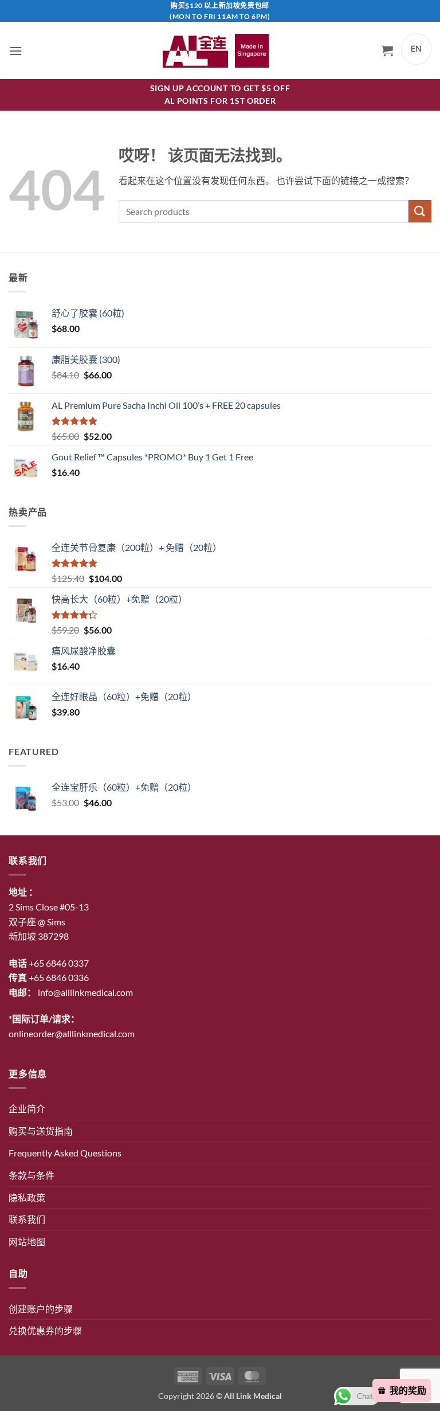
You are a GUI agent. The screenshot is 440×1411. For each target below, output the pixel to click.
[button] (15, 51)
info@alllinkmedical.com (85, 992)
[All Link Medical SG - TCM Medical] (220, 51)
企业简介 (27, 1108)
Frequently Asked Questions (65, 1152)
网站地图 (27, 1241)
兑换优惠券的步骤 (45, 1330)
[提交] (419, 211)
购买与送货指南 (41, 1130)
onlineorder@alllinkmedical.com (72, 1033)
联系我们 (27, 1219)
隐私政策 (27, 1197)
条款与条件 (31, 1175)
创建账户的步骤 (41, 1308)
